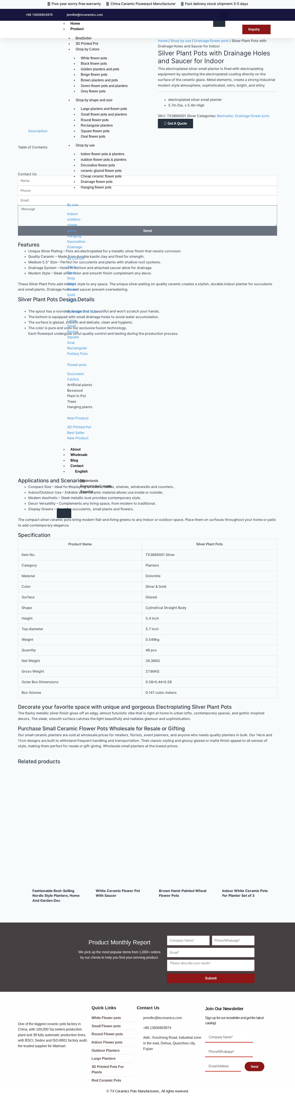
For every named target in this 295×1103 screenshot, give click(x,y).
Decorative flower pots (98, 165)
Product (77, 29)
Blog (74, 460)
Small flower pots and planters (104, 114)
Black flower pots (94, 63)
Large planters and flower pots (104, 109)
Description (38, 131)
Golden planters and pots (100, 69)
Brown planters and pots (99, 80)
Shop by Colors (87, 49)
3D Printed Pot (87, 43)
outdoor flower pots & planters (103, 159)
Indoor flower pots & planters (102, 154)
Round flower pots (95, 120)
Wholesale (78, 455)
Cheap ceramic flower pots (101, 176)
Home (75, 23)
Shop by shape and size (94, 100)
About (75, 449)
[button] (223, 14)
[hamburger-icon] (219, 24)
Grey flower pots (93, 91)
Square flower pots (95, 131)
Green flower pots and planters (104, 86)
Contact (76, 466)
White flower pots (94, 58)
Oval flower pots (93, 136)
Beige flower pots (94, 74)
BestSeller (84, 38)
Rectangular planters (97, 125)
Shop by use (85, 145)
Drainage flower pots (97, 182)
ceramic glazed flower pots (101, 170)
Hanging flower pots (96, 187)
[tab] (38, 131)
